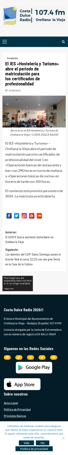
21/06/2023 (14, 90)
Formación (12, 58)
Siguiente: (33, 257)
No (43, 443)
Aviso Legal (11, 403)
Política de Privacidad (17, 409)
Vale (26, 443)
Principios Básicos (15, 415)
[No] (63, 438)
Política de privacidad (34, 448)
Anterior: (29, 237)
